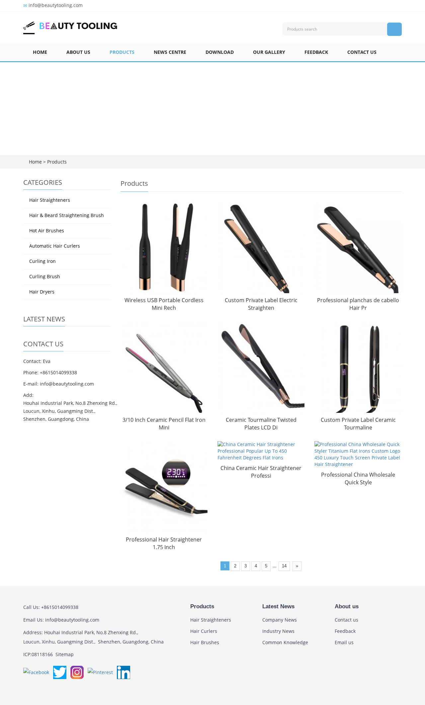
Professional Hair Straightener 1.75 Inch (164, 543)
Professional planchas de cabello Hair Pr (358, 303)
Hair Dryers (41, 292)
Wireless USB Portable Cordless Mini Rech (164, 303)
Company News (279, 620)
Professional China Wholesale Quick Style (358, 478)
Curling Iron (42, 261)
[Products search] (394, 29)
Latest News (278, 606)
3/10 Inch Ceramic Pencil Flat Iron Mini (164, 423)
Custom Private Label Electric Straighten (261, 303)
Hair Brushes (204, 642)
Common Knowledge (285, 642)
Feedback (316, 52)
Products (122, 52)
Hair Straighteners (49, 200)
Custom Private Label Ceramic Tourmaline (358, 423)
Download (220, 52)
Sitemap (64, 654)
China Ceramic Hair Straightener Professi (260, 471)
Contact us (362, 52)
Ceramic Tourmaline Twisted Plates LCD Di (261, 423)
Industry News (278, 631)
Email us (344, 642)
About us (78, 52)
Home (40, 52)
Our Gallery (269, 52)
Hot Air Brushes (46, 230)
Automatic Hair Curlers (54, 246)
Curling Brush (44, 276)
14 (284, 565)
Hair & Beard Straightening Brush (66, 215)
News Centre (170, 52)
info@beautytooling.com (56, 5)
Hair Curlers (203, 631)
